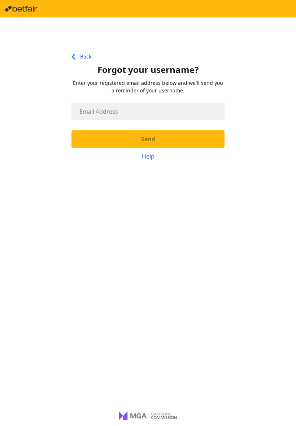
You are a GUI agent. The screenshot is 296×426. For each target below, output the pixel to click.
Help (148, 156)
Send (148, 139)
